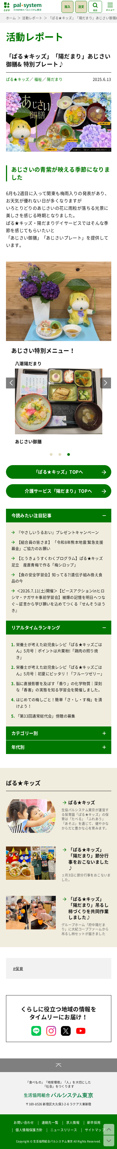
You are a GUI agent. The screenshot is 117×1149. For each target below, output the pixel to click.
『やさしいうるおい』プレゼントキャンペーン (58, 532)
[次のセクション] (108, 1140)
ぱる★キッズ (17, 79)
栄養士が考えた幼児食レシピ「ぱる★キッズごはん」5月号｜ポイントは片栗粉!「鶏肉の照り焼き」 (59, 651)
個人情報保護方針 (29, 1129)
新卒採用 (94, 1122)
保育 (19, 968)
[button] (58, 515)
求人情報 (73, 1122)
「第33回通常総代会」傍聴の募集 (45, 716)
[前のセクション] (108, 1129)
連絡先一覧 (50, 1122)
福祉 (38, 79)
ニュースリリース (63, 1129)
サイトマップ (95, 1129)
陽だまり (55, 79)
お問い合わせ (24, 1122)
